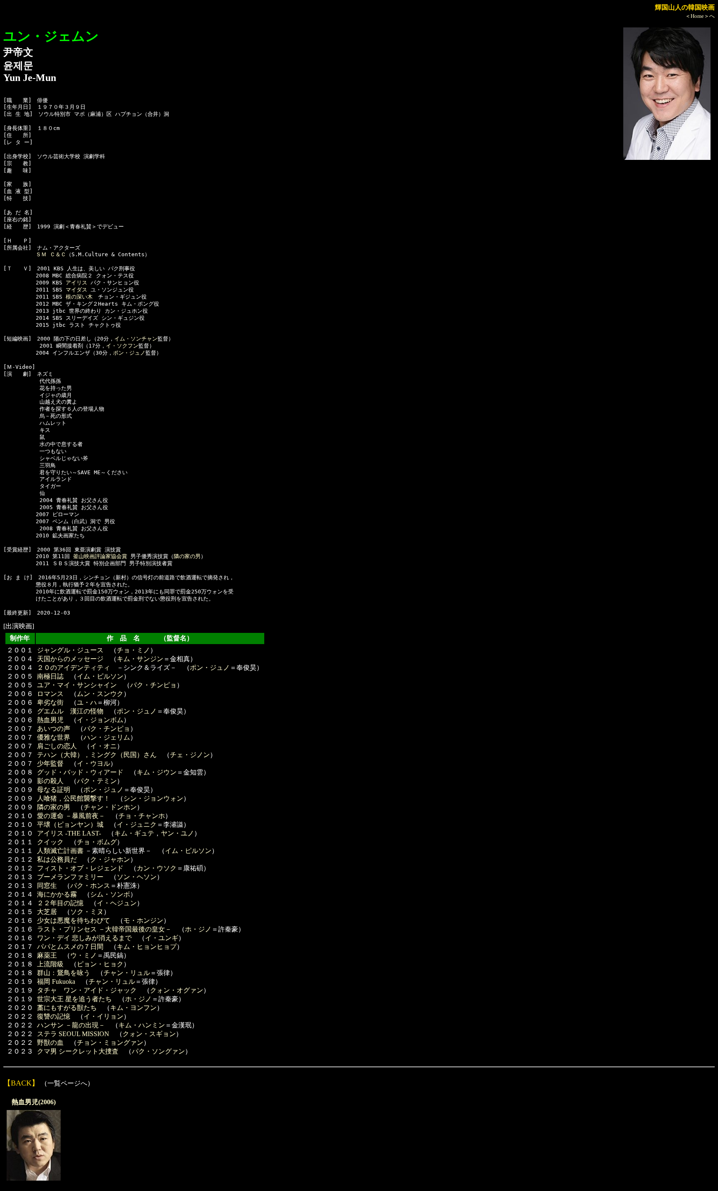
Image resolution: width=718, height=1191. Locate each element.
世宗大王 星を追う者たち (74, 998)
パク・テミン (97, 780)
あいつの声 (53, 728)
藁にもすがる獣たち (67, 1007)
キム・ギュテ (134, 833)
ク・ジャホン (110, 859)
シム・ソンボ (110, 894)
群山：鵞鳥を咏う (63, 972)
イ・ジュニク (137, 824)
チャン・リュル (126, 972)
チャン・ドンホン (110, 807)
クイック (50, 841)
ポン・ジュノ (129, 353)
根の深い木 (79, 297)
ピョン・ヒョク (100, 964)
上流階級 (50, 964)
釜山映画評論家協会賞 (100, 556)
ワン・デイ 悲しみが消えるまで (84, 937)
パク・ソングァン (158, 1051)
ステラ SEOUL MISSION (73, 1033)
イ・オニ (103, 746)
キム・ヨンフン (133, 1007)
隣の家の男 (187, 556)
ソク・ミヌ (86, 911)
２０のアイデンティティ (73, 667)
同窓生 (47, 885)
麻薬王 (47, 955)
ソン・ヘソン (137, 876)
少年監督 (50, 763)
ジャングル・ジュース (70, 650)
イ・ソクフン (122, 346)
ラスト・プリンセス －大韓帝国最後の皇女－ (104, 929)
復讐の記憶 (53, 1016)
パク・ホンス (90, 885)
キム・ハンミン (141, 1025)
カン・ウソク (157, 868)
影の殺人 (50, 780)
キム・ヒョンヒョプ (147, 946)
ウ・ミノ (83, 955)
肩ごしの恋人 (57, 746)
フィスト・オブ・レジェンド (80, 868)
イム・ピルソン (100, 676)
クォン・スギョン (149, 1033)
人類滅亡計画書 (60, 850)
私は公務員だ (57, 859)
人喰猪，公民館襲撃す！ (73, 798)
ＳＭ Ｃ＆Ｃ (51, 254)
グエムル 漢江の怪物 (70, 711)
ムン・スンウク (100, 693)
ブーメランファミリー (70, 876)
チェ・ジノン (190, 754)
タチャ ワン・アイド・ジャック (87, 990)
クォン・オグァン (176, 990)
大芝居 (47, 911)
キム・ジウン (157, 772)
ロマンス (50, 693)
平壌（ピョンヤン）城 (70, 824)
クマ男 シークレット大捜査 (77, 1051)
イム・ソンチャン (135, 339)
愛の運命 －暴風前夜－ (71, 815)
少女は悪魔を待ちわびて (73, 920)
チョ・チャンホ (141, 815)
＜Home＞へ (700, 16)
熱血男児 (50, 719)
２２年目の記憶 (60, 903)
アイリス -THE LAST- (69, 833)
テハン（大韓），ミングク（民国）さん (97, 754)
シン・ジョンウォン (153, 798)
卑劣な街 (50, 702)
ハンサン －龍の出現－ (71, 1025)
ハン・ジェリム (107, 737)
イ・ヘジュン (117, 903)
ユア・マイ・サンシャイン (77, 685)
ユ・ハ (87, 702)
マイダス (76, 290)
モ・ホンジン (143, 920)
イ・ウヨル (93, 763)
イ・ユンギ (161, 937)
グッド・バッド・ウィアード (80, 772)
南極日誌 (50, 676)
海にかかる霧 (57, 894)
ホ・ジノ (198, 929)
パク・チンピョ (153, 685)
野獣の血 (50, 1042)
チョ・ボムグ (97, 841)
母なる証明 (53, 789)
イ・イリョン (103, 1016)
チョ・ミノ (133, 650)
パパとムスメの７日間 (70, 946)
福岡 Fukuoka (56, 981)
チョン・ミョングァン (110, 1042)
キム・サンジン (140, 658)
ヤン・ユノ (177, 833)
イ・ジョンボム (100, 719)
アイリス (76, 282)
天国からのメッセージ (70, 658)
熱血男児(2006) (34, 1101)
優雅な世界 (53, 737)
